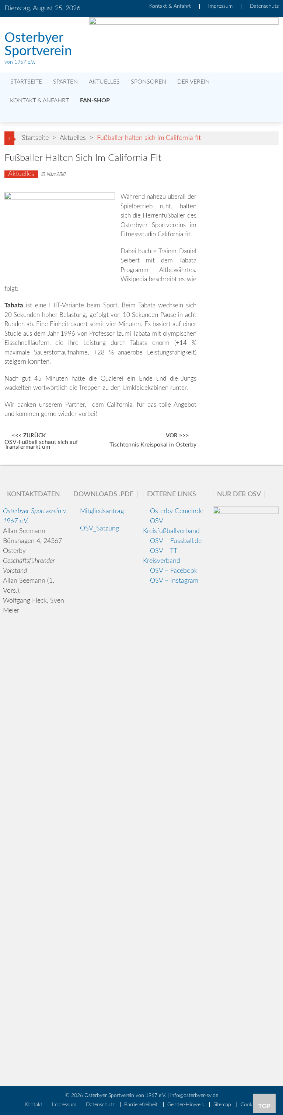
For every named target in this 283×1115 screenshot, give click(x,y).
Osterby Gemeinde (175, 511)
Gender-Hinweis (185, 1104)
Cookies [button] (249, 1104)
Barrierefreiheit (141, 1104)
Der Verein (193, 82)
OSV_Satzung (98, 528)
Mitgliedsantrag (101, 511)
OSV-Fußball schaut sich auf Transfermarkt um (41, 445)
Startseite (25, 82)
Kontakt (33, 1104)
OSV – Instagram (174, 581)
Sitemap (222, 1104)
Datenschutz (264, 6)
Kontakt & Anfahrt (170, 6)
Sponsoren (148, 82)
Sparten (65, 82)
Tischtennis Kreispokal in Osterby (152, 445)
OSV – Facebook (174, 571)
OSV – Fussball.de (176, 541)
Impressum (220, 6)
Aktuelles (104, 82)
